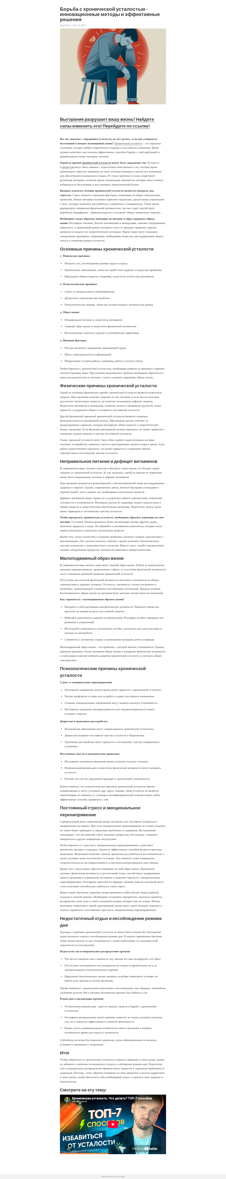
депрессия (68, 167)
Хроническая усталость (128, 143)
